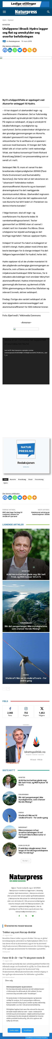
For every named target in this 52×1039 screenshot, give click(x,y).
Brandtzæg (22, 479)
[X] (26, 916)
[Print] (24, 50)
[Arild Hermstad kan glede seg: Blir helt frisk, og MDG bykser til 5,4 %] (26, 554)
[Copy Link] (29, 50)
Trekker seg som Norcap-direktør (19, 932)
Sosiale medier (26, 707)
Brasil (30, 479)
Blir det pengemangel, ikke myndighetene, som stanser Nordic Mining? (26, 627)
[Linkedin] (10, 50)
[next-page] (8, 688)
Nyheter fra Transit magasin (19, 926)
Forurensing (39, 479)
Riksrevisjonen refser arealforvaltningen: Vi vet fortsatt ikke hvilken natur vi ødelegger (32, 833)
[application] (26, 361)
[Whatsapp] (15, 50)
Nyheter (11, 20)
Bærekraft (23, 827)
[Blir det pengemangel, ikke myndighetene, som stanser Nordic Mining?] (26, 606)
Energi (26, 675)
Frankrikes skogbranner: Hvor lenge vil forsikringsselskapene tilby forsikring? (33, 850)
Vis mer (25, 861)
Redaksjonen (26, 463)
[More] (34, 50)
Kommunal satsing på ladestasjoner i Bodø (40, 513)
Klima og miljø (24, 845)
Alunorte (13, 479)
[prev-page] (4, 688)
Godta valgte (14, 1030)
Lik (10, 707)
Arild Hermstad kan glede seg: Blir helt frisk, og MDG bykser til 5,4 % (26, 575)
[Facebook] (5, 50)
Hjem (4, 20)
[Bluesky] (20, 50)
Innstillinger (28, 1030)
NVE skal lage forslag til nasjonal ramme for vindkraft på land (12, 514)
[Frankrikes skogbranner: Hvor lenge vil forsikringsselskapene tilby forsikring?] (10, 849)
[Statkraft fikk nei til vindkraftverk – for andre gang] (26, 658)
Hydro (6, 483)
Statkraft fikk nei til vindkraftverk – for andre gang (26, 679)
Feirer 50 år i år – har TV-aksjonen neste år (24, 958)
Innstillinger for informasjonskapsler (37, 1037)
